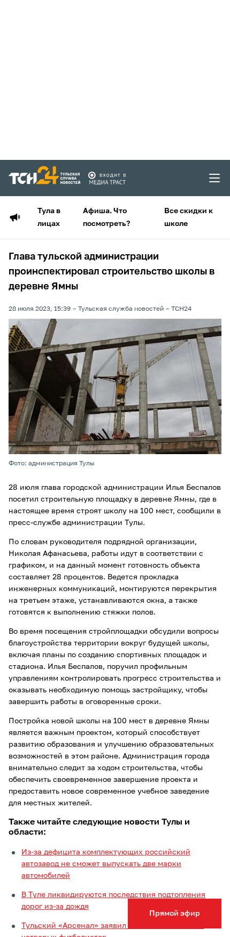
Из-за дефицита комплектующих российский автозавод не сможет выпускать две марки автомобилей (105, 864)
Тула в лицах (48, 217)
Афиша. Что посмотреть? (106, 217)
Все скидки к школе (188, 217)
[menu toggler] (215, 178)
